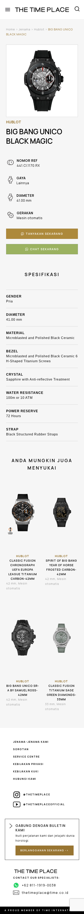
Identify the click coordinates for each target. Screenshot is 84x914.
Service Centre (26, 756)
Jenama (24, 29)
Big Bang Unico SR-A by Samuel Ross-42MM (22, 690)
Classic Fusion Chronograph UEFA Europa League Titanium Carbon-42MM (22, 570)
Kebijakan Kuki (26, 771)
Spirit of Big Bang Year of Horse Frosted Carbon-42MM (61, 567)
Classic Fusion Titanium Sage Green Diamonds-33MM (61, 692)
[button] (42, 234)
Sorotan (21, 749)
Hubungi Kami (24, 779)
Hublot (39, 29)
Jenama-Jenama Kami (31, 742)
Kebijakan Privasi (28, 764)
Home (10, 29)
